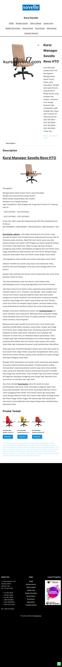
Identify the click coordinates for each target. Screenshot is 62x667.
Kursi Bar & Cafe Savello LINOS (26, 447)
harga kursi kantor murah (31, 443)
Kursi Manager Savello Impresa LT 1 (23, 431)
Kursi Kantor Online (8, 451)
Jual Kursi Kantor (44, 443)
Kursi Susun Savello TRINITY (51, 453)
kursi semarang (21, 453)
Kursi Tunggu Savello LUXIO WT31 (12, 455)
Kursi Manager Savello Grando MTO (38, 431)
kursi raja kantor (11, 453)
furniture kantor (45, 311)
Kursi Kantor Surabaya (46, 451)
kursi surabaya (38, 453)
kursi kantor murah (53, 449)
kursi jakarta (11, 449)
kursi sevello (29, 453)
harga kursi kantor (18, 443)
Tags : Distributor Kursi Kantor (31, 455)
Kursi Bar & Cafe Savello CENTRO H (18, 445)
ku (50, 443)
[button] (38, 45)
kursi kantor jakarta (41, 449)
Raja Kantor (37, 616)
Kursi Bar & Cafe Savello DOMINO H (39, 445)
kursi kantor (23, 384)
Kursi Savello (31, 17)
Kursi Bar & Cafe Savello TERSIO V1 (45, 447)
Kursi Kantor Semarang (32, 451)
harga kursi (9, 443)
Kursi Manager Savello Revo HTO (29, 158)
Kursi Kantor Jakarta (11, 234)
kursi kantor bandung (29, 449)
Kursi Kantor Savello (20, 451)
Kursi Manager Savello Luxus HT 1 (8, 431)
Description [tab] (10, 143)
